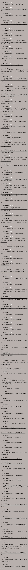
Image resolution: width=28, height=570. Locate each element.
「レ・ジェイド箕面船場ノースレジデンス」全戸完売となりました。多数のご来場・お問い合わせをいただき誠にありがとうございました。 (14, 109)
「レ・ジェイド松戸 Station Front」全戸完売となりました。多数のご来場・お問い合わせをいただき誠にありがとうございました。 (14, 159)
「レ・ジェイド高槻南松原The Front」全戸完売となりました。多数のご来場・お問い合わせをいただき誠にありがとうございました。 (14, 187)
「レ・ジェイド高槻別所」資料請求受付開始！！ (12, 437)
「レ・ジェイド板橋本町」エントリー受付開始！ (12, 324)
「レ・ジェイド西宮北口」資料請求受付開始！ (12, 65)
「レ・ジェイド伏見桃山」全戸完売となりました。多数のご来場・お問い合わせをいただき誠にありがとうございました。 (14, 80)
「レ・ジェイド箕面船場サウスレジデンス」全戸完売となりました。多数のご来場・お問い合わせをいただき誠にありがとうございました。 (14, 88)
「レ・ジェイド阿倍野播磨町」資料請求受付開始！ (13, 247)
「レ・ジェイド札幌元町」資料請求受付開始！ (12, 388)
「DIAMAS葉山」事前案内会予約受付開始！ (11, 48)
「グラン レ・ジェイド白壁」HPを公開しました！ (13, 423)
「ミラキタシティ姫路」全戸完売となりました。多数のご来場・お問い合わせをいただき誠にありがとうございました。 (14, 299)
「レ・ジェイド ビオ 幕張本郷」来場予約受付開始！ (13, 428)
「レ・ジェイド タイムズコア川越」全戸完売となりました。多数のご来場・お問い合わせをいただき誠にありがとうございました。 (14, 209)
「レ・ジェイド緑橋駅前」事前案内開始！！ (11, 284)
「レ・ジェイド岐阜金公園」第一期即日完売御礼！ (13, 418)
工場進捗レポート (21, 531)
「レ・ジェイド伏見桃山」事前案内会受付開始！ (12, 314)
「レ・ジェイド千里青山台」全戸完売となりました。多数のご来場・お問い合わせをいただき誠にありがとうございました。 (14, 291)
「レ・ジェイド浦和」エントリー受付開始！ (11, 459)
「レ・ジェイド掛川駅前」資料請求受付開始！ (12, 447)
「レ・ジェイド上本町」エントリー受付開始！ (12, 480)
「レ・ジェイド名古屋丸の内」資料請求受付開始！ (13, 30)
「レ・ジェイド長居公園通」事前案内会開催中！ (12, 493)
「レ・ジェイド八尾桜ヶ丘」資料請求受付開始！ (12, 413)
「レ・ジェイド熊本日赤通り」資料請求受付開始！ (13, 53)
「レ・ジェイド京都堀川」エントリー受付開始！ (12, 464)
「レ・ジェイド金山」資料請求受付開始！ (11, 319)
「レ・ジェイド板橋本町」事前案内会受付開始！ (12, 258)
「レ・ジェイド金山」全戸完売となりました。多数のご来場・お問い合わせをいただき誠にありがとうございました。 (14, 24)
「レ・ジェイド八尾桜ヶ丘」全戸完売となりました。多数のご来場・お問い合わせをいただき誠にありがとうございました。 (14, 271)
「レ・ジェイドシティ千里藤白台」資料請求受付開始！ (14, 132)
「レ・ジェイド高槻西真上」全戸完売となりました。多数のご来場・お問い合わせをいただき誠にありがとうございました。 (14, 308)
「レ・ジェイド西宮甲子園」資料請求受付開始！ (12, 4)
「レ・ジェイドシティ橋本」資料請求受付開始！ (12, 233)
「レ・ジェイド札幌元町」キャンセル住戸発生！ (12, 116)
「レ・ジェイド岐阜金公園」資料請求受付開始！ (12, 475)
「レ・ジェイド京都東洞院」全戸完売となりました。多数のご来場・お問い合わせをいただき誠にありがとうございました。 (14, 71)
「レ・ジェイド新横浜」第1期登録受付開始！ (12, 137)
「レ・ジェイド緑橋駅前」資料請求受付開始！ (12, 369)
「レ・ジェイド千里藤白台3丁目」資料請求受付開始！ (14, 121)
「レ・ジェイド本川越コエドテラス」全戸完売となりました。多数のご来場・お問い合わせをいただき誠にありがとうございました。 (14, 42)
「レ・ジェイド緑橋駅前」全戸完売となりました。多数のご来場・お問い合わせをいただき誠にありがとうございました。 (14, 222)
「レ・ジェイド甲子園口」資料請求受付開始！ (12, 35)
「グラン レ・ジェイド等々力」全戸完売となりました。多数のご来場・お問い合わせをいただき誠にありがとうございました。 (14, 486)
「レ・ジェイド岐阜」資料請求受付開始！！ (11, 442)
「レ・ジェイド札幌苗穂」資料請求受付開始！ (12, 215)
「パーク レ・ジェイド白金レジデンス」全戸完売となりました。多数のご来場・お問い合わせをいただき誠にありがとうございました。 (14, 382)
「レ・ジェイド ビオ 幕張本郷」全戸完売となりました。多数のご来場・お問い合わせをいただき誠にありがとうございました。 (14, 362)
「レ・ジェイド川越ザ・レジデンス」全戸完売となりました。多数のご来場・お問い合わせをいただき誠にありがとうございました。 (14, 144)
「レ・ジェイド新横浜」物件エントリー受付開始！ (13, 228)
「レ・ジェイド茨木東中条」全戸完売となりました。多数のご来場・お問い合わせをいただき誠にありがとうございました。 (14, 240)
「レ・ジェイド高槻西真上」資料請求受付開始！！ (13, 433)
